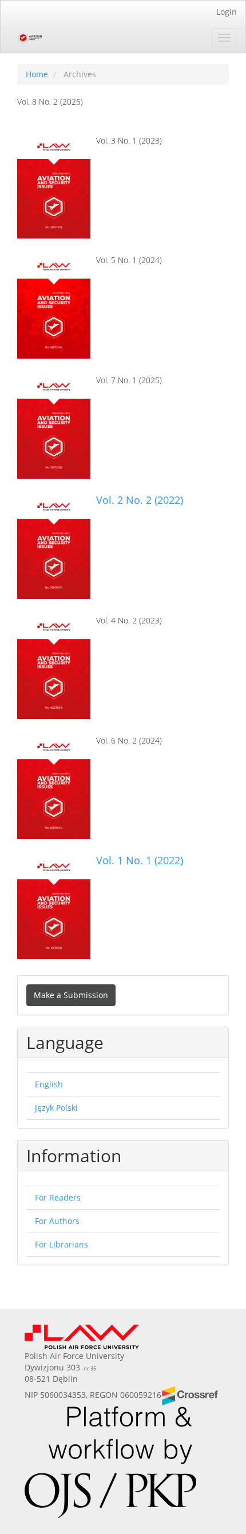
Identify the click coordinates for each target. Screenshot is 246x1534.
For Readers (58, 1197)
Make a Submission (71, 994)
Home (37, 74)
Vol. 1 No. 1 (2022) (139, 860)
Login (226, 11)
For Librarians (61, 1244)
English (49, 1084)
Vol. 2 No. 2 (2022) (139, 500)
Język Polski (56, 1107)
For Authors (57, 1220)
